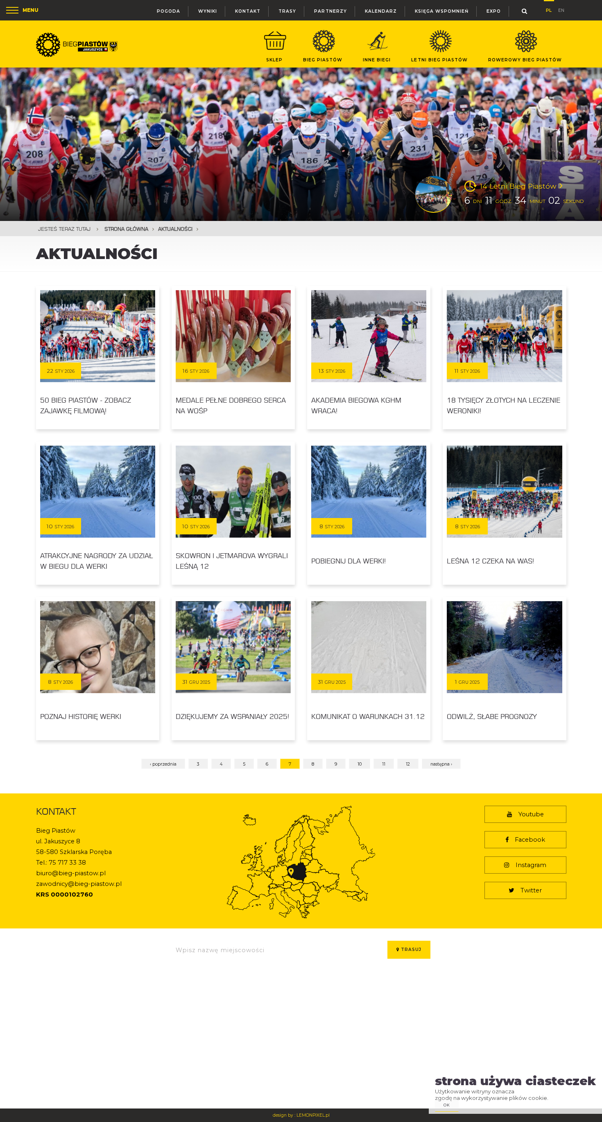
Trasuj (410, 949)
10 (360, 764)
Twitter (531, 890)
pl (549, 9)
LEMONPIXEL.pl (313, 1115)
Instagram (531, 865)
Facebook (530, 839)
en (561, 9)
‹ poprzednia (163, 764)
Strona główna (126, 229)
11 (383, 764)
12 (408, 764)
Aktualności (175, 229)
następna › (441, 764)
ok (447, 1105)
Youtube (531, 814)
